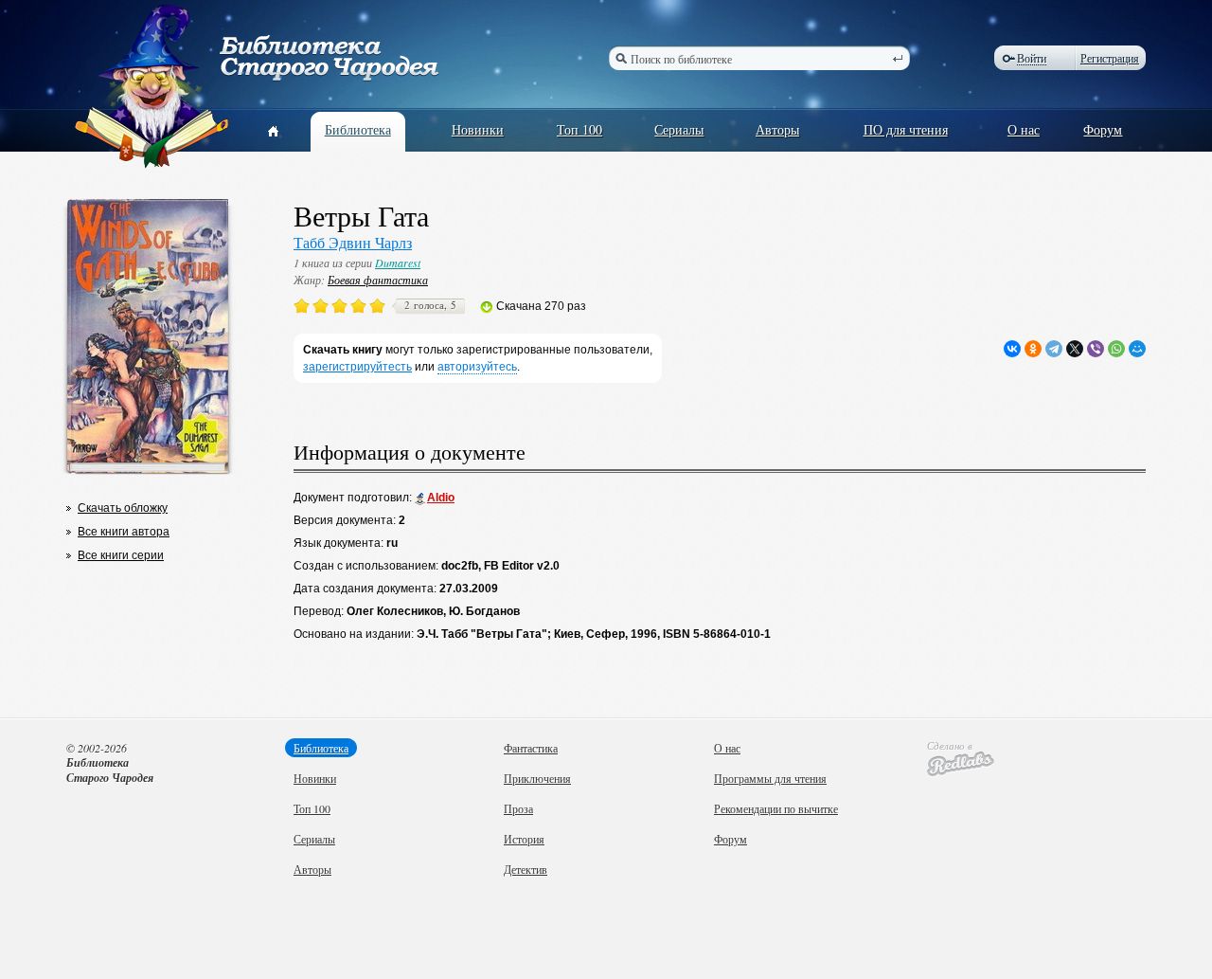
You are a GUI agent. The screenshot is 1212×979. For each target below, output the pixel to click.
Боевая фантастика (378, 279)
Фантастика (531, 747)
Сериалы (679, 129)
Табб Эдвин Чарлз (353, 242)
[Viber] (1095, 348)
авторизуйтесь (477, 366)
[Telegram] (1053, 348)
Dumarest (397, 262)
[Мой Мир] (1137, 348)
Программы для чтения (770, 778)
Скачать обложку (123, 508)
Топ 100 (579, 129)
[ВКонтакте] (1012, 348)
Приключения (537, 778)
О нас (1023, 129)
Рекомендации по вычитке (776, 808)
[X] (1074, 348)
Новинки (478, 129)
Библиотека (358, 129)
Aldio (440, 497)
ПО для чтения (906, 129)
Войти (1031, 58)
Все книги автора (123, 531)
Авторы (777, 129)
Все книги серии (121, 555)
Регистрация (1109, 57)
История (524, 838)
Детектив (525, 869)
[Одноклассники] (1033, 348)
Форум (1102, 129)
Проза (518, 808)
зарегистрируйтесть (357, 366)
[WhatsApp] (1116, 348)
